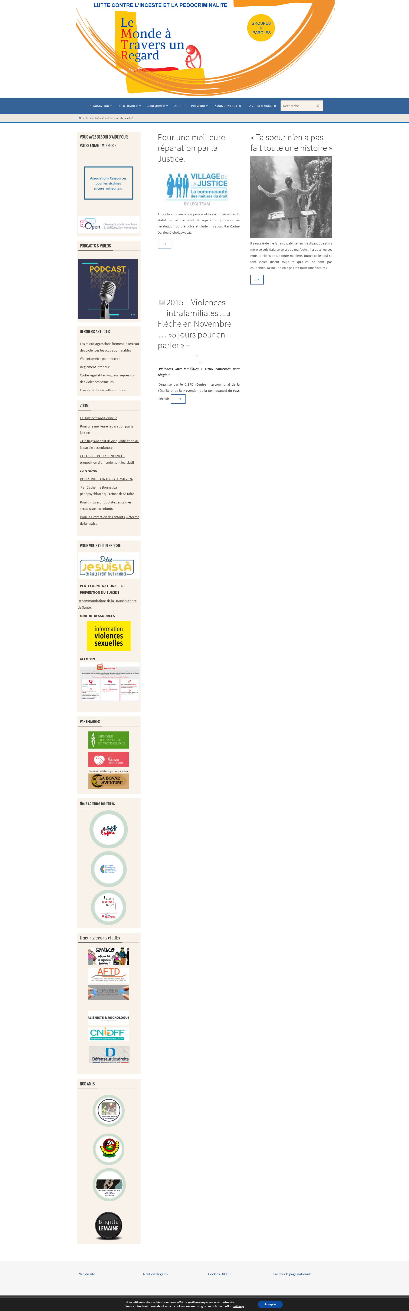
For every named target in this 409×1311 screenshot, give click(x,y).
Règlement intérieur (94, 367)
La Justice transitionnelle (98, 418)
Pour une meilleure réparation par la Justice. (191, 148)
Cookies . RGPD (219, 1274)
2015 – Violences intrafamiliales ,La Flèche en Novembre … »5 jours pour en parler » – (194, 324)
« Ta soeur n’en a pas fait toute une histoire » (291, 142)
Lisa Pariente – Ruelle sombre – (103, 390)
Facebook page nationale (292, 1274)
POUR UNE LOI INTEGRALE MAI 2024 (106, 479)
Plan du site (86, 1274)
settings (238, 1306)
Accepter (270, 1304)
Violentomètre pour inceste (100, 358)
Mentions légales (155, 1274)
